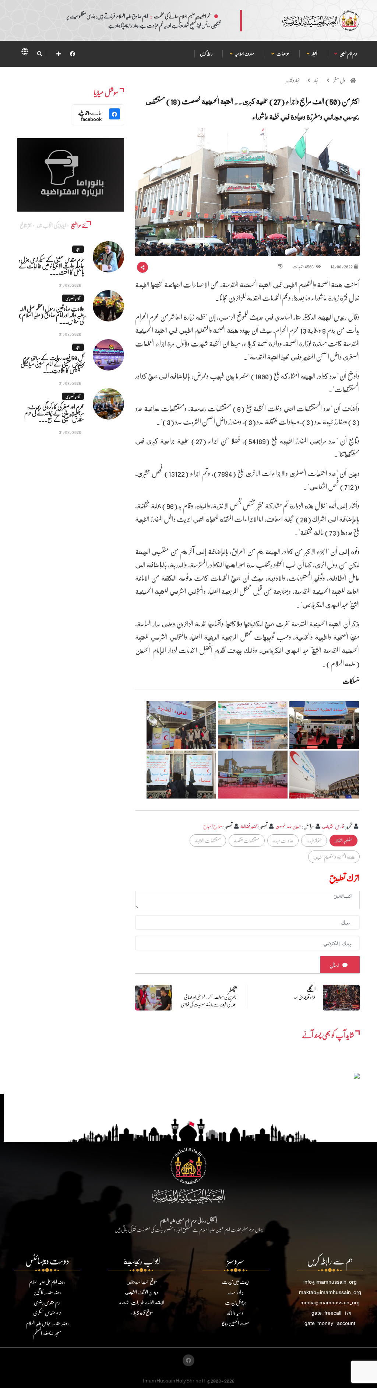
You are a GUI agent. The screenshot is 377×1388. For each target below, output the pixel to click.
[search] (39, 54)
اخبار (317, 80)
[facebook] (72, 54)
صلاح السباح (213, 826)
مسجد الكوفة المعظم (47, 1333)
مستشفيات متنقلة (247, 840)
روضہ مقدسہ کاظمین (47, 1292)
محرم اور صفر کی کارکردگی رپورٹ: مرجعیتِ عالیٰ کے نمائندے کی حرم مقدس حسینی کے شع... (54, 412)
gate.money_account (329, 1323)
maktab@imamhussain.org (330, 1292)
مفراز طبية (314, 840)
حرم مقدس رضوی (47, 1302)
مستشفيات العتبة (208, 840)
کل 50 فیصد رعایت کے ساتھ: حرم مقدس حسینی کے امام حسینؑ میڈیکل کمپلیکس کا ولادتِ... (52, 363)
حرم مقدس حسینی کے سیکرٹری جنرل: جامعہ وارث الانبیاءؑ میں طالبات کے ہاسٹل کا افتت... (51, 265)
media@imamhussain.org (330, 1302)
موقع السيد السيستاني (141, 1282)
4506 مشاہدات (303, 266)
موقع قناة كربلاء (141, 1313)
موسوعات (282, 53)
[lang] (24, 53)
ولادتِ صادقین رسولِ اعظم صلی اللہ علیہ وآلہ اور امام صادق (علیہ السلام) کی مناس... (51, 314)
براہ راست (236, 1292)
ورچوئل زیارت (236, 1302)
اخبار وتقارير (293, 80)
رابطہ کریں (206, 53)
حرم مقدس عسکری (47, 1313)
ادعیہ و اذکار (235, 1313)
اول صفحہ (339, 80)
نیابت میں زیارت (235, 1282)
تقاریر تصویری (73, 298)
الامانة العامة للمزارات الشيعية (141, 1302)
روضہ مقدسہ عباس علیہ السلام (47, 1323)
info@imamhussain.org (330, 1282)
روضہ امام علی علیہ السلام (47, 1282)
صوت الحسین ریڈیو (235, 1323)
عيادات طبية (282, 840)
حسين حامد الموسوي (288, 826)
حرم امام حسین (348, 53)
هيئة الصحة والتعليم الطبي (334, 856)
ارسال (334, 965)
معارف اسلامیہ (244, 53)
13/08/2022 (342, 266)
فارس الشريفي (333, 826)
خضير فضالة (249, 826)
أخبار (314, 53)
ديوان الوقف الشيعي (141, 1292)
